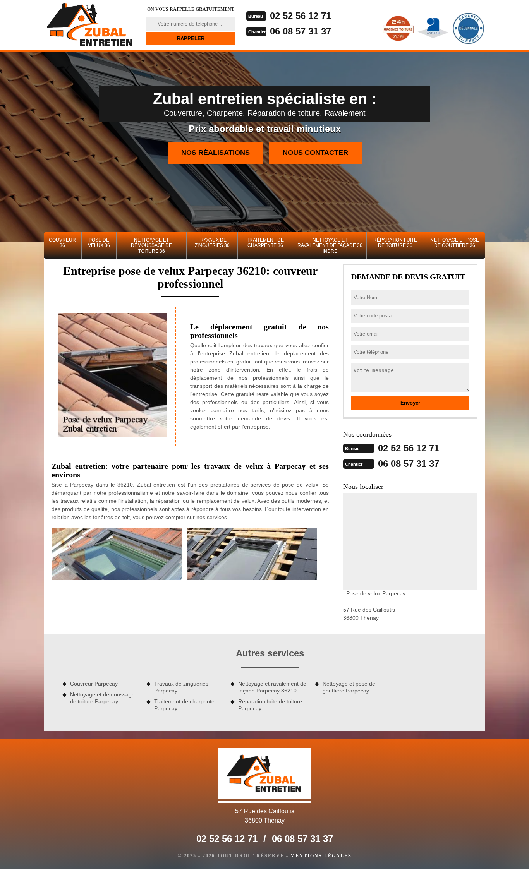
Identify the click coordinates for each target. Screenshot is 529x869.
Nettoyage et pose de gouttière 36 (454, 242)
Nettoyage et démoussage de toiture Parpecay (102, 697)
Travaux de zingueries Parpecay (181, 687)
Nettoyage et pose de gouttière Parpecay (349, 687)
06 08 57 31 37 (300, 31)
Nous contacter (315, 152)
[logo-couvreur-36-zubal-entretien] (90, 25)
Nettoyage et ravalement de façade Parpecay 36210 (272, 687)
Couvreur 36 (62, 242)
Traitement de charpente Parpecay (184, 704)
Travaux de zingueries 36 (212, 242)
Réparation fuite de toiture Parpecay (270, 704)
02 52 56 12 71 (300, 15)
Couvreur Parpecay (94, 683)
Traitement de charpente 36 (265, 242)
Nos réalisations (215, 152)
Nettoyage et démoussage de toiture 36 (151, 245)
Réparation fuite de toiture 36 (395, 242)
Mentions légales (321, 856)
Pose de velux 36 (99, 242)
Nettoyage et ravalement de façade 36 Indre (329, 245)
